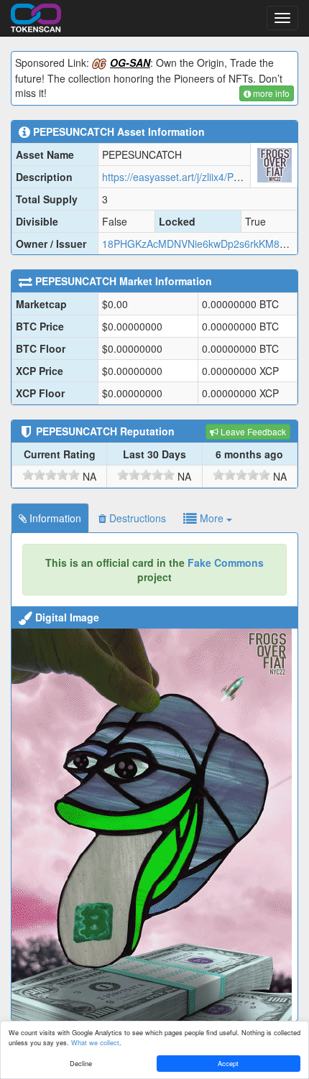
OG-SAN (130, 62)
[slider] (51, 475)
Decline (81, 1063)
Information (54, 518)
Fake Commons (226, 562)
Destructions (136, 518)
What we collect (95, 1042)
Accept (228, 1063)
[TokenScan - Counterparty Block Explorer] (36, 15)
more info (270, 93)
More (211, 518)
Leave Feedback (252, 431)
